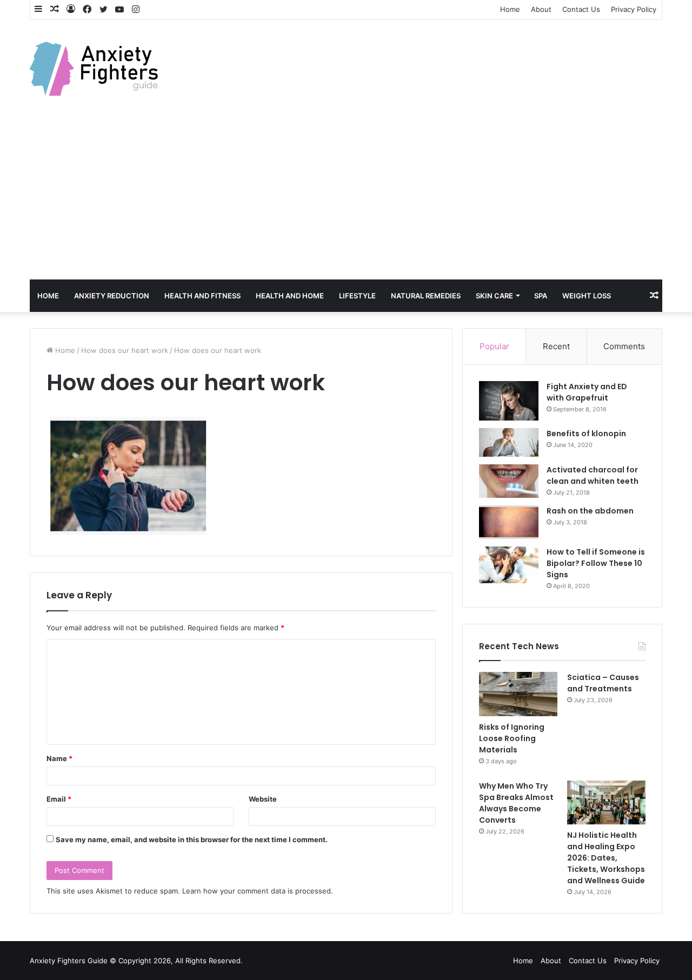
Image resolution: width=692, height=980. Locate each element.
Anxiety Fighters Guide (69, 960)
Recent (556, 346)
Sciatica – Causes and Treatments (603, 683)
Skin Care (494, 295)
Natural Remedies (426, 295)
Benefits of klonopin (586, 433)
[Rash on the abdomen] (508, 522)
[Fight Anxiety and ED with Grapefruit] (508, 401)
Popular (494, 346)
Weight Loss (586, 295)
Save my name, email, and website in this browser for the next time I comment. (192, 839)
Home (510, 9)
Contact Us (581, 9)
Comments (624, 346)
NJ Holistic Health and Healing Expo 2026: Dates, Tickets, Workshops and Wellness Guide (606, 858)
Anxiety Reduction (111, 295)
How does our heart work (124, 350)
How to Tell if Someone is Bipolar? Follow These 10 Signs (596, 563)
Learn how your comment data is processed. (257, 890)
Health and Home (290, 295)
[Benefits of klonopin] (508, 442)
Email (58, 799)
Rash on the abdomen (590, 510)
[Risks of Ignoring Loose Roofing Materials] (518, 694)
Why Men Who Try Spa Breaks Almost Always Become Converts (516, 803)
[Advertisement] (346, 198)
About (541, 9)
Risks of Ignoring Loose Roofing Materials (511, 738)
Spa (540, 295)
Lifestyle (357, 295)
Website (263, 799)
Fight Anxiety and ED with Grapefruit (587, 392)
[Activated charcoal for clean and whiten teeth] (508, 481)
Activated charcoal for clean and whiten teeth (592, 475)
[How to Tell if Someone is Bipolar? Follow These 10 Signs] (508, 564)
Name (59, 758)
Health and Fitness (202, 295)
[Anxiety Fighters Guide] (94, 69)
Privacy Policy (633, 9)
